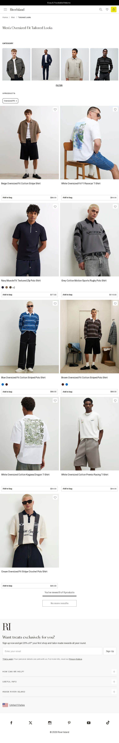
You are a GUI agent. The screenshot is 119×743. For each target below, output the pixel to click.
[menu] (5, 9)
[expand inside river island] (114, 691)
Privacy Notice (75, 659)
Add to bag (29, 198)
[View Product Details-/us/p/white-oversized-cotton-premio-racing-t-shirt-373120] (89, 433)
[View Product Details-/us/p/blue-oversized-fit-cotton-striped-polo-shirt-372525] (29, 336)
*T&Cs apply (7, 659)
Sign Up (110, 651)
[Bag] (114, 9)
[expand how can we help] (114, 671)
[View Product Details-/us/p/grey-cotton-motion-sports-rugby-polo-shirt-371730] (89, 239)
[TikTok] (108, 722)
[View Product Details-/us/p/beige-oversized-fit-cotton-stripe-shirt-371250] (29, 142)
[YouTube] (89, 723)
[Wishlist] (107, 9)
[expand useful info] (114, 681)
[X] (30, 723)
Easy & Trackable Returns (58, 3)
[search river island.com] (100, 9)
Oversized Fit (9, 101)
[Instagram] (50, 723)
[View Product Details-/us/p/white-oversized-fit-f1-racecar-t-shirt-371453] (89, 142)
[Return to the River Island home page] (19, 10)
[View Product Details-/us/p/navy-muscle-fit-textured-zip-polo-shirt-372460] (29, 239)
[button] (29, 190)
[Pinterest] (69, 723)
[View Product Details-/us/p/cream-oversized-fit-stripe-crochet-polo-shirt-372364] (29, 530)
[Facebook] (11, 723)
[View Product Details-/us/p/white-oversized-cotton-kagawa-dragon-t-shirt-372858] (29, 433)
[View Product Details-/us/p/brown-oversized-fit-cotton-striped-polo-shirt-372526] (89, 336)
